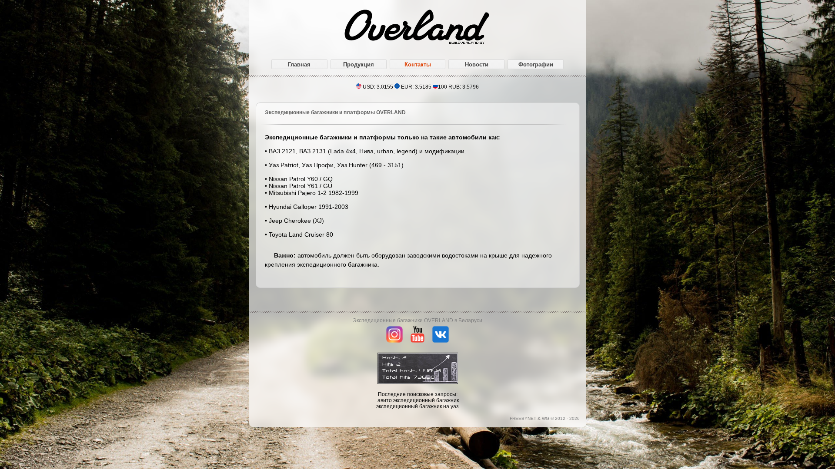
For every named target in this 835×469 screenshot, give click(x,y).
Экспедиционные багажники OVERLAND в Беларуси (417, 320)
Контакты (417, 64)
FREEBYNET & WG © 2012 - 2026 (545, 418)
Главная (299, 64)
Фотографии (535, 64)
